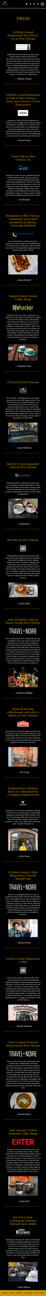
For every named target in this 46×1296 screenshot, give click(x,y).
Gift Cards (39, 1293)
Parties (18, 1293)
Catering (28, 1293)
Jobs (11, 1293)
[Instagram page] (34, 4)
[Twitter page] (27, 4)
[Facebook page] (30, 4)
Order (4, 1293)
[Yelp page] (38, 4)
